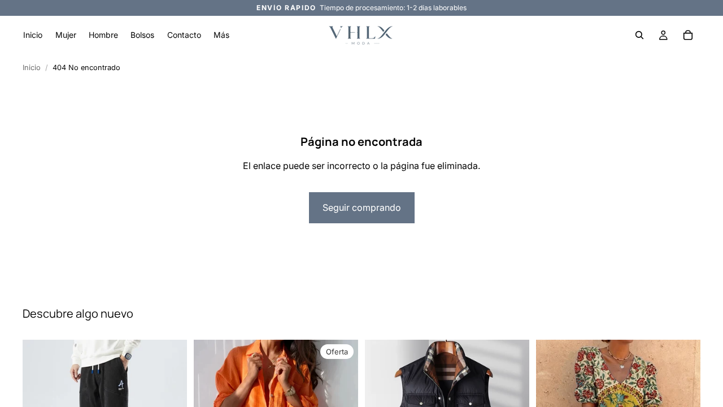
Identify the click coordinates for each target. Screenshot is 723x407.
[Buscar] (639, 35)
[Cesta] (688, 35)
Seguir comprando (362, 207)
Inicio (32, 67)
